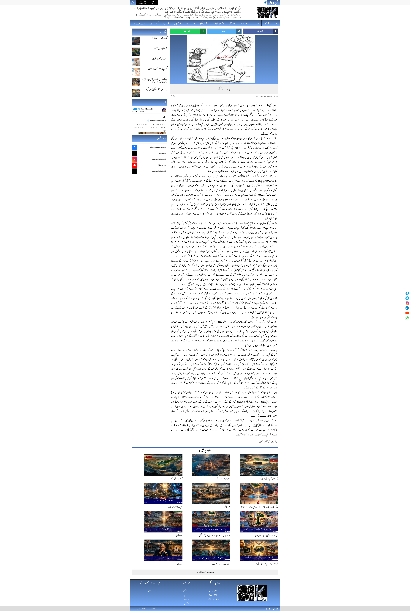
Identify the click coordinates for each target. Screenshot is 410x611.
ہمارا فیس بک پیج (213, 595)
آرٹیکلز (185, 599)
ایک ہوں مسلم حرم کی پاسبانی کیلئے (268, 478)
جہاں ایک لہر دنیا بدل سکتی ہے (221, 564)
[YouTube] (407, 313)
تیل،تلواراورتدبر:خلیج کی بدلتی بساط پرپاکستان (266, 535)
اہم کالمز (185, 590)
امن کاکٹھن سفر (225, 507)
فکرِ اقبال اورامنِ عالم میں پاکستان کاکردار (267, 564)
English (153, 3)
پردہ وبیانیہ (179, 564)
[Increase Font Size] (174, 96)
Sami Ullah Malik (158, 121)
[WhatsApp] (407, 318)
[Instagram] (407, 303)
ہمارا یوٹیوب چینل (213, 590)
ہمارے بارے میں (139, 24)
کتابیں (185, 603)
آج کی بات (154, 24)
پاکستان (261, 442)
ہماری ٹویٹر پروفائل (212, 599)
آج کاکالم (266, 442)
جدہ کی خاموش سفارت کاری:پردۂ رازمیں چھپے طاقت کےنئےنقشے (259, 507)
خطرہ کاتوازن (179, 535)
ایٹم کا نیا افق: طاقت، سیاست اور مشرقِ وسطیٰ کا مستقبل (214, 535)
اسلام (185, 595)
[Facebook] (407, 293)
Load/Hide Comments (205, 572)
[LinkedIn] (407, 308)
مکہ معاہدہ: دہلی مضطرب (255, 3)
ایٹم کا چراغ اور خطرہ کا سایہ (175, 507)
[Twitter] (407, 298)
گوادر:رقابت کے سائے (223, 478)
